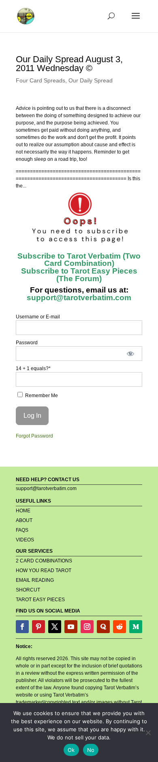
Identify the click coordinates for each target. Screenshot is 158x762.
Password (27, 342)
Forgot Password (34, 436)
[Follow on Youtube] (70, 626)
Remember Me (41, 395)
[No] (148, 732)
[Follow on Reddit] (119, 626)
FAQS (22, 530)
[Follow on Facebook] (22, 626)
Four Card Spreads (40, 80)
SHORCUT (28, 590)
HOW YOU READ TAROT (43, 570)
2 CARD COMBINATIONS (44, 561)
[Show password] (130, 353)
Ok (71, 750)
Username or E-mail (38, 317)
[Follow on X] (54, 626)
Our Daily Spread (90, 80)
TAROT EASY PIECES (40, 599)
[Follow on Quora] (103, 626)
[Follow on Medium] (135, 626)
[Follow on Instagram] (87, 626)
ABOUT (24, 520)
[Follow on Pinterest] (38, 626)
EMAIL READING (35, 580)
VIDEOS (25, 540)
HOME (23, 511)
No (91, 750)
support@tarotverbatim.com (79, 297)
